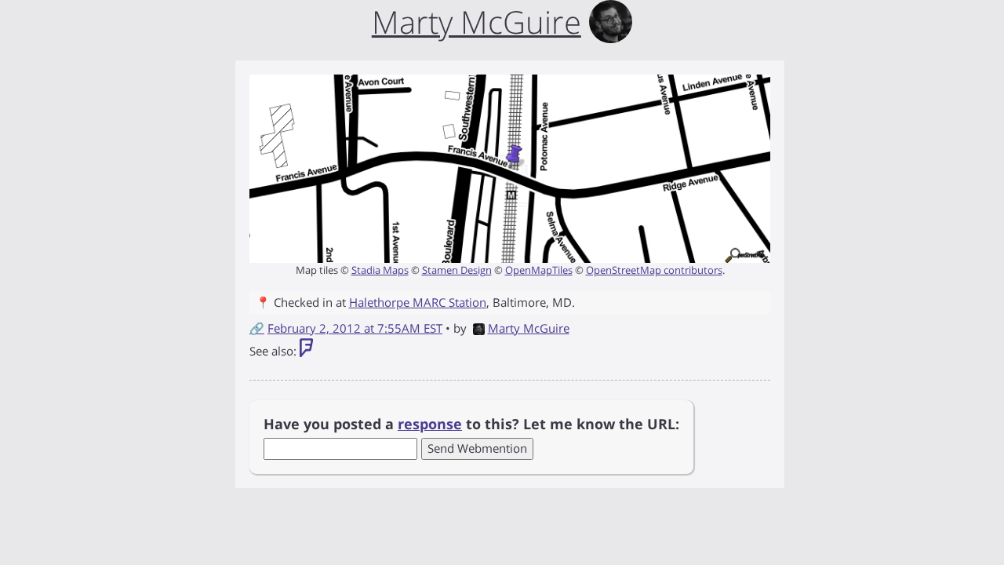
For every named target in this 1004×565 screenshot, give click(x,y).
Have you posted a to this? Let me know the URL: (471, 423)
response (430, 423)
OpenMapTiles (539, 270)
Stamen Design (457, 270)
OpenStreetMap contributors (654, 270)
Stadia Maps (380, 270)
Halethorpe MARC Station (417, 302)
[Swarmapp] (306, 351)
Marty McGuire (528, 328)
